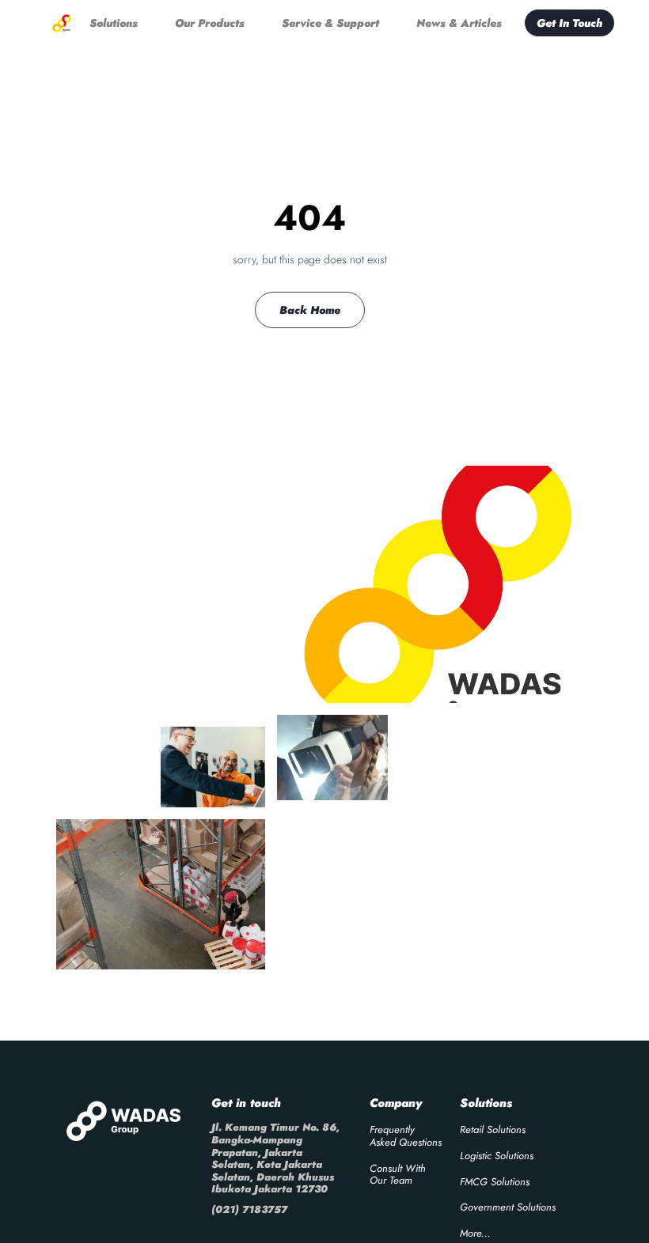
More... (475, 1233)
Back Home (309, 310)
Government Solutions (508, 1207)
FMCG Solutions (494, 1181)
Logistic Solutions (496, 1155)
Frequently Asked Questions (406, 1136)
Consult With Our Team (398, 1174)
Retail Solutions (493, 1129)
